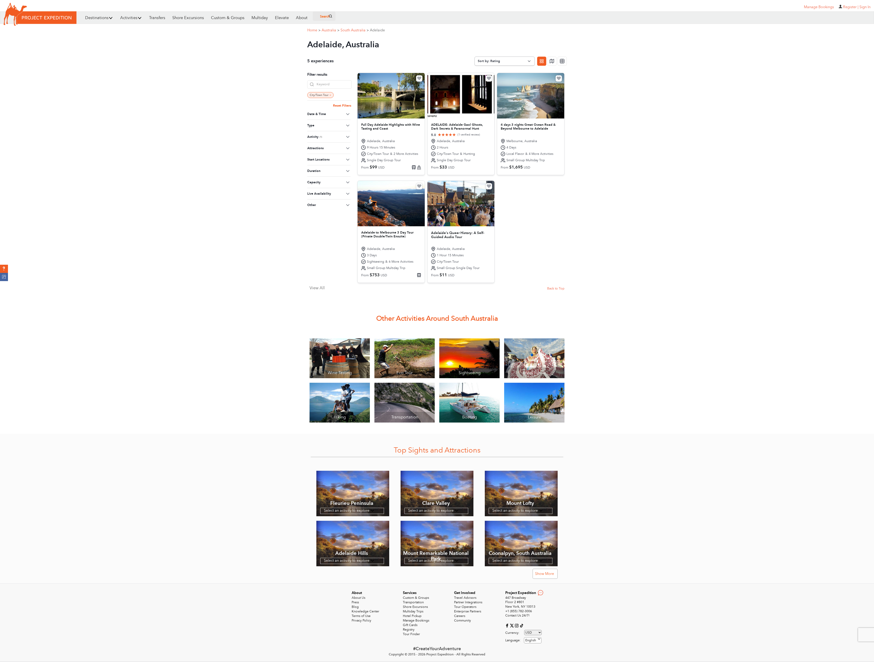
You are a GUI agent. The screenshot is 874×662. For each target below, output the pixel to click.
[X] (512, 625)
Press (355, 602)
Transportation (413, 602)
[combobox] (532, 640)
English (530, 640)
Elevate (282, 18)
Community (462, 620)
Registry (408, 629)
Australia (330, 30)
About (301, 18)
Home (313, 30)
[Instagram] (517, 625)
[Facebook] (507, 625)
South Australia (354, 30)
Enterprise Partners (467, 611)
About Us (358, 598)
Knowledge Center (365, 611)
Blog (355, 607)
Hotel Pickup (412, 616)
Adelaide (377, 30)
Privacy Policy (361, 620)
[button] (4, 269)
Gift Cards (410, 625)
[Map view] (551, 61)
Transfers (157, 18)
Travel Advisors (465, 598)
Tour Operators (465, 607)
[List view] (562, 61)
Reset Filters (342, 105)
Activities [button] (128, 18)
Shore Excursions (188, 18)
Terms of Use (361, 616)
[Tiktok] (521, 625)
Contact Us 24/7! (517, 615)
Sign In (865, 7)
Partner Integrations (468, 602)
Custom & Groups (227, 18)
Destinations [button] (97, 18)
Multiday (260, 18)
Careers (459, 616)
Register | (851, 7)
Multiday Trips (413, 611)
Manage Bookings (416, 620)
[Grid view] (541, 61)
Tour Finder (411, 634)
